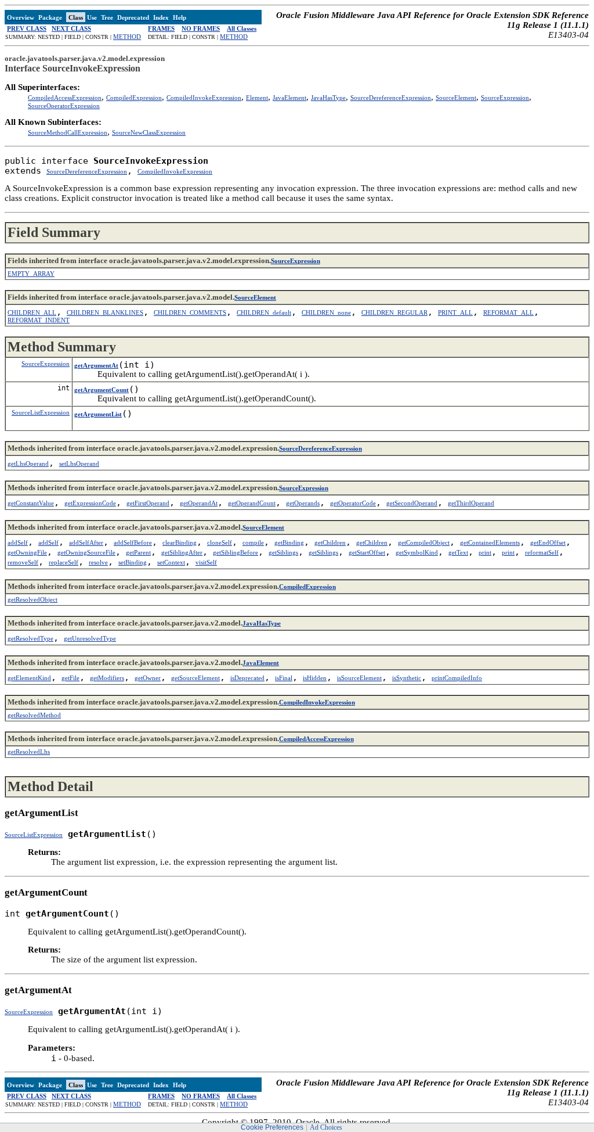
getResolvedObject (32, 599)
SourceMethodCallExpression (67, 132)
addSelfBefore (133, 542)
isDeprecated (247, 677)
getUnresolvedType (90, 638)
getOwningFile (27, 552)
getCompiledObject (424, 542)
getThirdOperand (471, 502)
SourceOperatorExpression (64, 105)
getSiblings (283, 552)
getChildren (330, 542)
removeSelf (23, 562)
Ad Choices (326, 1127)
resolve (98, 562)
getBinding (289, 542)
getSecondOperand (411, 502)
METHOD (127, 36)
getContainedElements (490, 542)
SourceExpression (505, 97)
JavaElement (289, 97)
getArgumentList (98, 414)
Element (257, 97)
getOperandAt (199, 502)
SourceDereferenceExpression (390, 97)
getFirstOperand (147, 502)
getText (458, 552)
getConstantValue (31, 502)
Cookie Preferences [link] (272, 1127)
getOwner (148, 677)
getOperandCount (252, 502)
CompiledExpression (134, 97)
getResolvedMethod (34, 714)
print (485, 552)
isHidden (315, 677)
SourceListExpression (41, 412)
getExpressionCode (90, 502)
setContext (171, 562)
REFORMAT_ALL (508, 312)
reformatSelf (542, 552)
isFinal (283, 677)
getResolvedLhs (29, 751)
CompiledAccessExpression (65, 97)
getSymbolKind (417, 552)
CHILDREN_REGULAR (394, 312)
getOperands (303, 502)
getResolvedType (30, 638)
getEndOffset (548, 542)
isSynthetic (406, 677)
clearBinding (179, 542)
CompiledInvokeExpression (203, 97)
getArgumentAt (96, 365)
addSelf (18, 542)
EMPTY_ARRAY (31, 273)
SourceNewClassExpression (149, 132)
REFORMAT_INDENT (39, 320)
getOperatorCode (353, 502)
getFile (70, 677)
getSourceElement (195, 677)
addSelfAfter (86, 542)
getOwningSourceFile (86, 552)
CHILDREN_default (264, 312)
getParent (138, 552)
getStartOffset (367, 552)
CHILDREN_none (326, 312)
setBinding (132, 562)
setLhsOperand (79, 463)
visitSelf (206, 562)
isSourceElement (359, 677)
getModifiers (107, 677)
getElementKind (29, 677)
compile (253, 542)
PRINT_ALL (455, 312)
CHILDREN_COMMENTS (190, 312)
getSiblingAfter (181, 552)
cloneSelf (219, 542)
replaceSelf (63, 562)
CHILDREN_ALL (32, 312)
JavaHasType (328, 97)
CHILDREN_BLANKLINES (105, 312)
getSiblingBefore (235, 552)
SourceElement (456, 97)
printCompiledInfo (457, 677)
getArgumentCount (101, 389)
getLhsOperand (28, 463)
